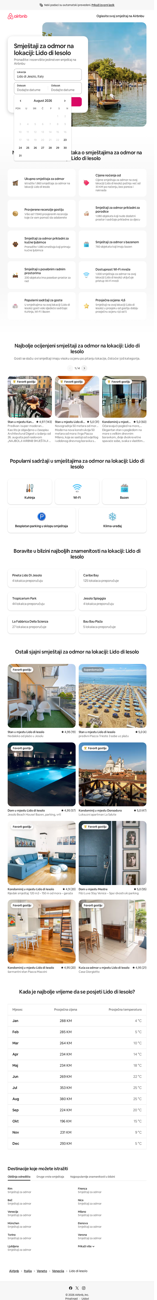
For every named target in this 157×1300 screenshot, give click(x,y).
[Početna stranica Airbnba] (17, 16)
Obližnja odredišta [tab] (19, 1176)
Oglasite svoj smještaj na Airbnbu (120, 16)
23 (65, 140)
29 (57, 147)
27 (42, 147)
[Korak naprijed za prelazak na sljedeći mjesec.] (65, 101)
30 (65, 147)
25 (27, 147)
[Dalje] (84, 368)
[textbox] (31, 90)
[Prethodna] (70, 368)
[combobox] (48, 76)
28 (50, 147)
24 (20, 147)
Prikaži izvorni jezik (103, 5)
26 (35, 147)
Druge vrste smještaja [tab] (50, 1176)
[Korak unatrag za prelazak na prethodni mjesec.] (21, 101)
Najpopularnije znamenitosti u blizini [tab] (92, 1176)
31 (20, 155)
